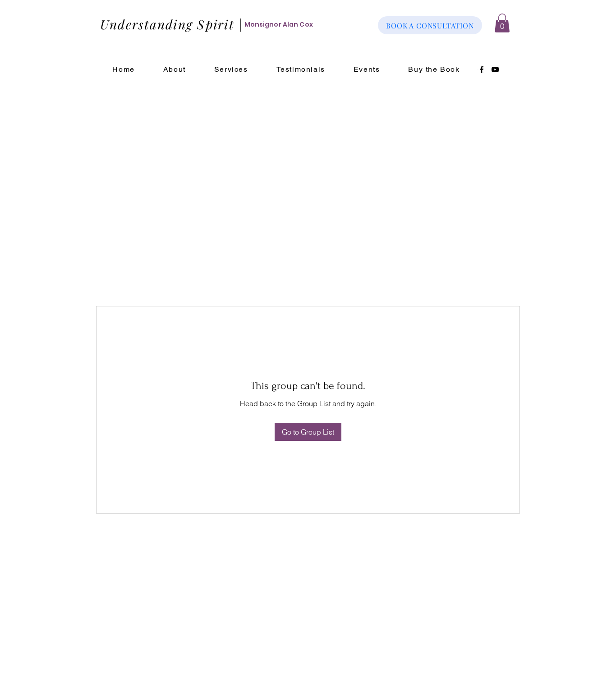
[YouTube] (495, 69)
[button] (502, 23)
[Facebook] (481, 69)
